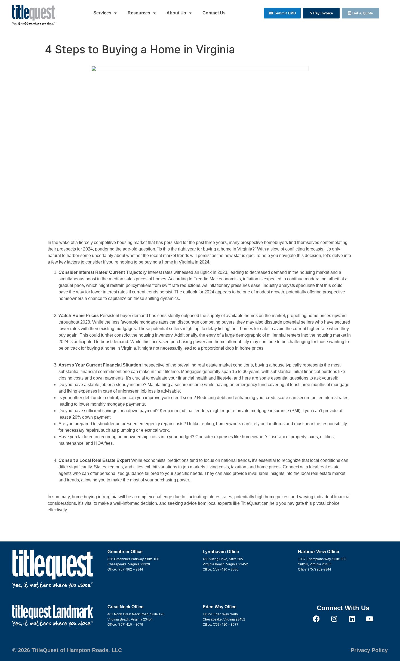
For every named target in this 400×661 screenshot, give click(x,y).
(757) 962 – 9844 (130, 569)
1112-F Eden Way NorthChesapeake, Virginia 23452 (224, 616)
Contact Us (214, 13)
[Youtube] (369, 619)
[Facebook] (316, 619)
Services (102, 13)
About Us (176, 13)
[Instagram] (334, 619)
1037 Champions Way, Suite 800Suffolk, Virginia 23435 (322, 561)
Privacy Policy (369, 650)
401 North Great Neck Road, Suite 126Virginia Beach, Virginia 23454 (135, 616)
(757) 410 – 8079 (130, 624)
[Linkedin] (351, 619)
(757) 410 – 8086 (225, 569)
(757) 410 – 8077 (225, 624)
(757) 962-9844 (319, 569)
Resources (139, 13)
